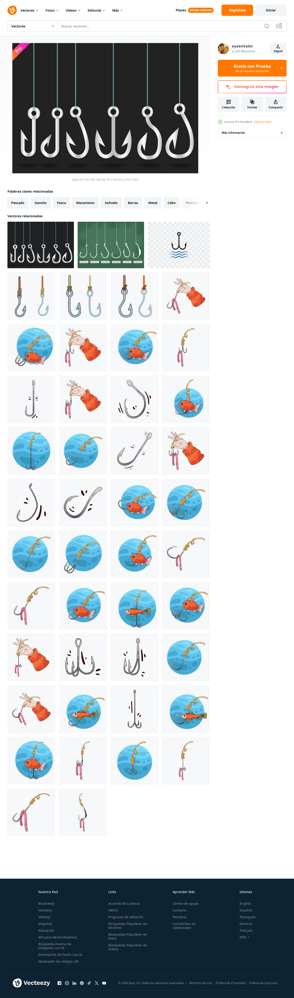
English (245, 903)
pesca (61, 203)
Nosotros (180, 917)
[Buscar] (267, 26)
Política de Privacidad (230, 983)
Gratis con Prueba (252, 68)
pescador (193, 203)
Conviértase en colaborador (184, 925)
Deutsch (246, 923)
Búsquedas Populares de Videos (127, 947)
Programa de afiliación (125, 917)
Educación (46, 930)
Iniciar (271, 10)
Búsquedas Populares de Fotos (127, 936)
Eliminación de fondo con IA (60, 954)
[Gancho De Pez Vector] (40, 245)
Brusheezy (46, 903)
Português (248, 917)
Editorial (94, 10)
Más (115, 10)
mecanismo (85, 203)
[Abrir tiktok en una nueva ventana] (89, 983)
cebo (172, 203)
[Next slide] (202, 202)
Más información (233, 133)
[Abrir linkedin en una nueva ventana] (74, 983)
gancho (41, 203)
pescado (17, 203)
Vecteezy (45, 910)
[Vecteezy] (12, 10)
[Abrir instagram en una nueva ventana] (67, 983)
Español (246, 910)
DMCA (113, 910)
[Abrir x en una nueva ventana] (97, 983)
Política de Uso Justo (263, 983)
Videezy (44, 917)
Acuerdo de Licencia (124, 903)
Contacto (179, 910)
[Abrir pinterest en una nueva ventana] (82, 983)
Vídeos (71, 10)
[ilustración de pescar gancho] (186, 296)
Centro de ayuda (185, 903)
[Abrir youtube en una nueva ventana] (104, 983)
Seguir (278, 51)
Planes (181, 10)
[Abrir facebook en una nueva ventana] (59, 983)
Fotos (50, 10)
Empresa (45, 923)
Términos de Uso (200, 983)
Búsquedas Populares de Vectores (127, 925)
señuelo (111, 203)
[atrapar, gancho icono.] (179, 245)
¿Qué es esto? (262, 122)
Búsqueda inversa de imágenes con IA (54, 946)
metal (152, 203)
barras (133, 203)
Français (246, 930)
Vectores (27, 10)
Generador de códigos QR (58, 961)
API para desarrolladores (57, 937)
